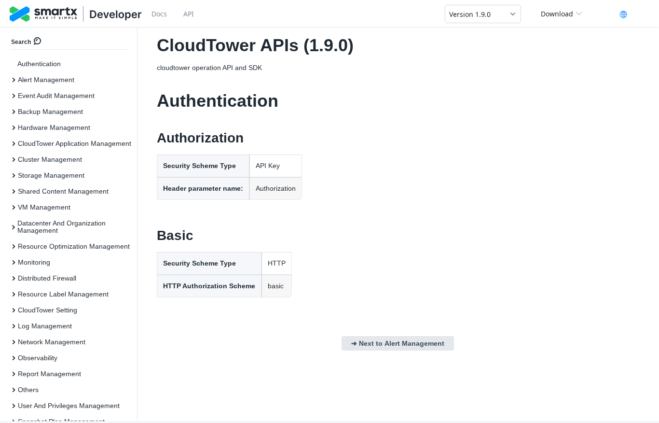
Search (21, 42)
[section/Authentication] (151, 101)
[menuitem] (72, 63)
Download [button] (557, 13)
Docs (159, 13)
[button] (483, 14)
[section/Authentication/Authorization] (151, 138)
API (188, 13)
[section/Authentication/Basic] (151, 235)
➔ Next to (397, 343)
